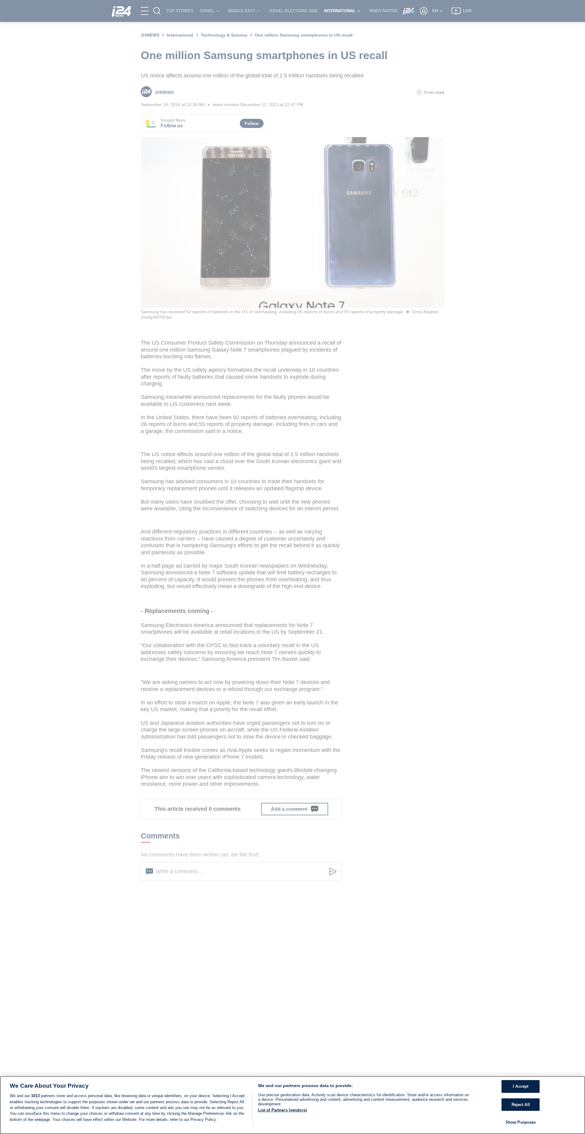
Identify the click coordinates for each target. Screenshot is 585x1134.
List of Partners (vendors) (282, 1110)
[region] (292, 1105)
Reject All (521, 1104)
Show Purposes (520, 1122)
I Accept (520, 1086)
